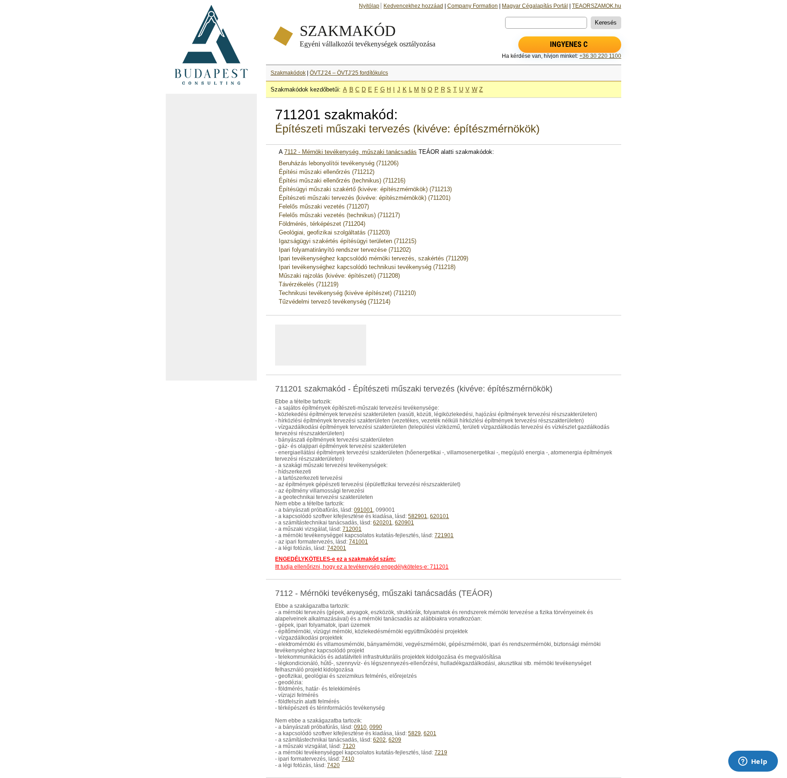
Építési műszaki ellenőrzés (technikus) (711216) (342, 180)
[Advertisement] (211, 237)
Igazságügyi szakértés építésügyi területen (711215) (347, 241)
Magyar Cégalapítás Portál (535, 6)
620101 (439, 516)
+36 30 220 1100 (600, 56)
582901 (417, 516)
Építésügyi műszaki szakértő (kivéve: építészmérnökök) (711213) (365, 189)
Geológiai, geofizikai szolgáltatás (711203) (334, 232)
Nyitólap (369, 6)
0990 (375, 727)
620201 (382, 522)
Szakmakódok (288, 73)
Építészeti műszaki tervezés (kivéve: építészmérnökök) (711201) (364, 197)
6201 (430, 733)
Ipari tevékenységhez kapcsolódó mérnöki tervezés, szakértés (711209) (373, 258)
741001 (358, 542)
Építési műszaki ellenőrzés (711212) (326, 171)
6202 (379, 740)
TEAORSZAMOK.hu (596, 6)
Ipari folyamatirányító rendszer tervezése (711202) (345, 249)
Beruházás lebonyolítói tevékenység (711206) (339, 163)
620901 (404, 522)
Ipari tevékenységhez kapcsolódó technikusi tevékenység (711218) (367, 267)
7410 (348, 759)
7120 (348, 746)
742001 (336, 548)
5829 (414, 733)
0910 (360, 727)
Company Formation (472, 6)
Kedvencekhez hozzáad (413, 6)
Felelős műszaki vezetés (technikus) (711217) (339, 215)
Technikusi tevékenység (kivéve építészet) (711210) (347, 293)
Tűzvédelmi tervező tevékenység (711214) (334, 301)
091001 (363, 510)
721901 (444, 535)
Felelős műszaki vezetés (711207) (324, 206)
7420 (333, 765)
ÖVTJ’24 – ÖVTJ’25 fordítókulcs (349, 73)
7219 (440, 752)
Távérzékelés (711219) (308, 284)
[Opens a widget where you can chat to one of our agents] (753, 762)
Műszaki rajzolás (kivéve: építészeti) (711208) (339, 275)
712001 (352, 529)
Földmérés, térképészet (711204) (322, 223)
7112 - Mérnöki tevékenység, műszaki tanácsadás (350, 151)
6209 (394, 740)
